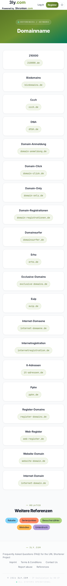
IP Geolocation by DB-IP (46, 578)
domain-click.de (33, 173)
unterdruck (41, 527)
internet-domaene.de (33, 328)
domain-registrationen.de (33, 217)
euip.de (33, 306)
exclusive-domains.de (33, 284)
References (43, 566)
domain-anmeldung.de (33, 151)
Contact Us (52, 562)
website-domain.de (33, 461)
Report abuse (25, 566)
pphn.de (33, 394)
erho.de (33, 261)
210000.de (33, 62)
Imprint (13, 562)
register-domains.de (33, 416)
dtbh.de (33, 129)
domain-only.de (33, 195)
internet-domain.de (33, 483)
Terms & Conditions (31, 562)
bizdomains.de (33, 84)
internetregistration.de (33, 350)
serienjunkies (29, 520)
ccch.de (33, 107)
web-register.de (33, 438)
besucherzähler (50, 520)
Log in (41, 4)
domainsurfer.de (33, 239)
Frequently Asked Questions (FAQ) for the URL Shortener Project (33, 556)
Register (52, 4)
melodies (24, 527)
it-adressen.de (33, 372)
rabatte (12, 520)
